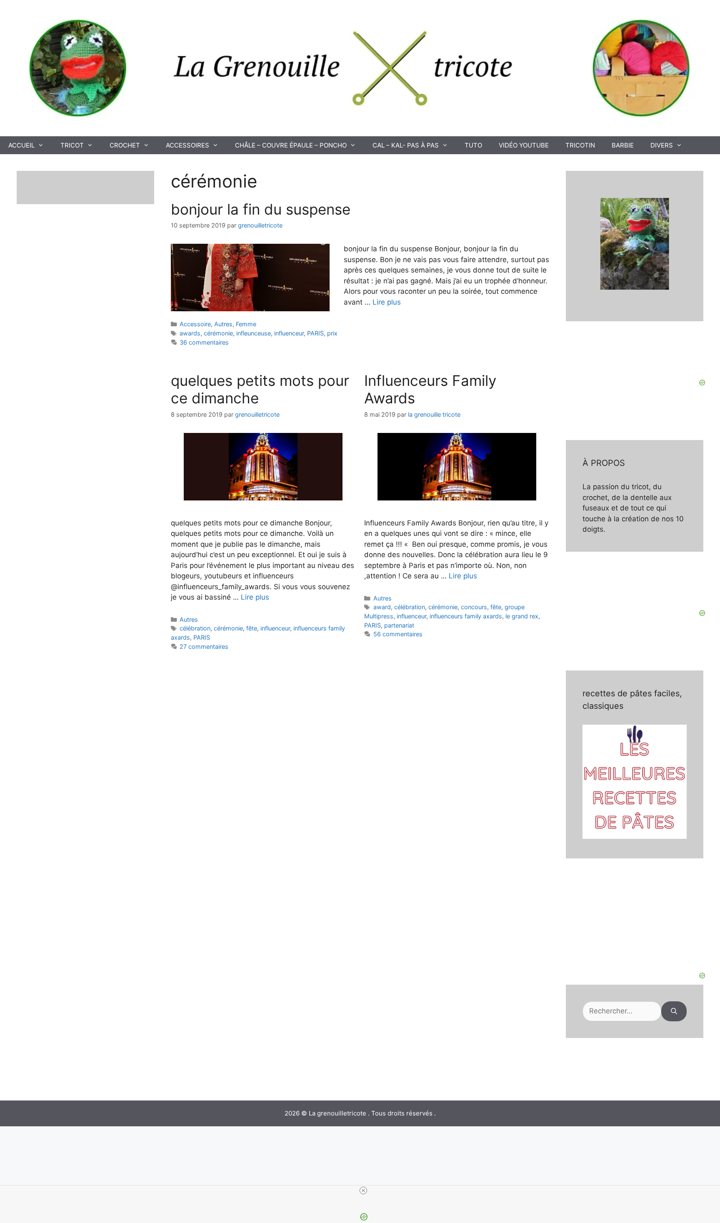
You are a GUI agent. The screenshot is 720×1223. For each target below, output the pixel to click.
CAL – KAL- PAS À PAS (405, 145)
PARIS (315, 333)
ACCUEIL (21, 145)
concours (474, 606)
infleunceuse (253, 333)
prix (332, 333)
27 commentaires (204, 646)
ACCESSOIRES (187, 145)
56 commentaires (397, 634)
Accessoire (195, 324)
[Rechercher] (674, 1011)
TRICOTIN (580, 145)
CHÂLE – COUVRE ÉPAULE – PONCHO (291, 145)
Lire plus (386, 302)
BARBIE (623, 145)
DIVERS (661, 145)
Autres (223, 324)
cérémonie (218, 333)
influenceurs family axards (466, 616)
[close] (363, 1190)
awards (190, 333)
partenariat (399, 625)
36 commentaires (204, 342)
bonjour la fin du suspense (260, 209)
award (382, 606)
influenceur (289, 333)
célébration (195, 628)
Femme (246, 324)
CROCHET (125, 145)
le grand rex (521, 616)
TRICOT (72, 145)
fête (251, 628)
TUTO (473, 145)
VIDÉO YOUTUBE (524, 145)
